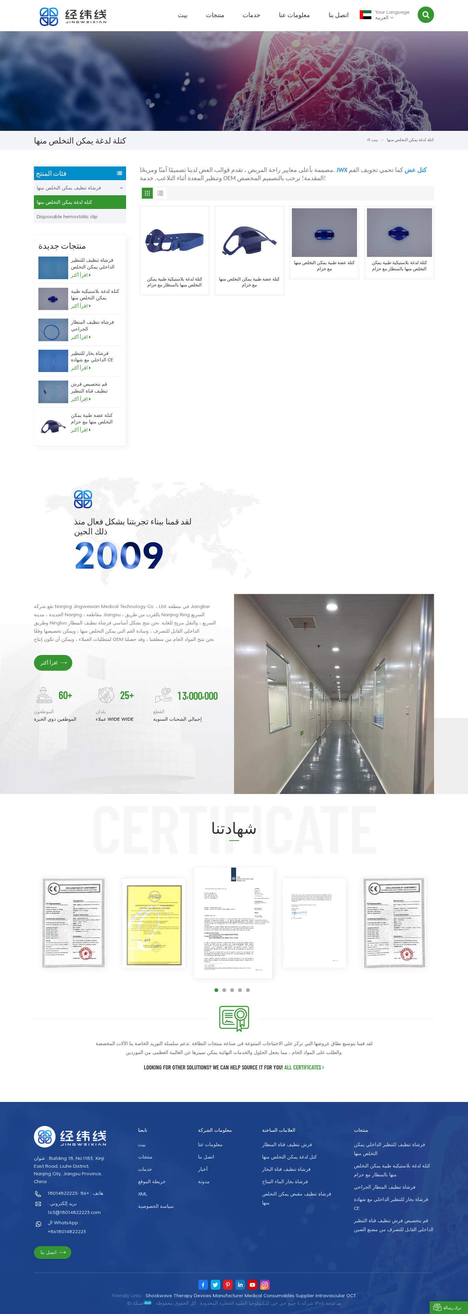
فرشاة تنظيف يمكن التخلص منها (69, 187)
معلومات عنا (294, 14)
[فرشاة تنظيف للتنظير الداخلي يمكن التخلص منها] (53, 268)
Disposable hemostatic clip (67, 216)
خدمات (251, 14)
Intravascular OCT (336, 1295)
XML (142, 1193)
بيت (182, 14)
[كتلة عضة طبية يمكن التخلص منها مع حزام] (53, 427)
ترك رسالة (452, 1307)
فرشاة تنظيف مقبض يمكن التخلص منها (296, 1198)
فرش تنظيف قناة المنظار (287, 1144)
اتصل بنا (339, 14)
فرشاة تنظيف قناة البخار (286, 1169)
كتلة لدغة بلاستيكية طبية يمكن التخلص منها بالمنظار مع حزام (95, 294)
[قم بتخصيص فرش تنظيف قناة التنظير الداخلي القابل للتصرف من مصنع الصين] (53, 392)
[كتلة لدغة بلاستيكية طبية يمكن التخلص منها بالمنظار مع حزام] (53, 299)
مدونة (204, 1181)
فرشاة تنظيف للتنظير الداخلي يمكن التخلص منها (92, 263)
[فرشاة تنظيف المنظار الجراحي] (53, 330)
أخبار (203, 1169)
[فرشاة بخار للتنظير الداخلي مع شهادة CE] (53, 361)
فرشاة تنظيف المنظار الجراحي (92, 325)
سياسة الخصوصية (156, 1206)
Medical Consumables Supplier (279, 1295)
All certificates (302, 1067)
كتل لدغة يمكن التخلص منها (289, 1156)
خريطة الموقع (152, 1181)
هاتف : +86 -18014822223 (75, 1193)
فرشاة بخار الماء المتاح (285, 1181)
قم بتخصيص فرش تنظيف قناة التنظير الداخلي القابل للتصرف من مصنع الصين (94, 387)
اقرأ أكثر (79, 275)
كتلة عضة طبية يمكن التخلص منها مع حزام (92, 418)
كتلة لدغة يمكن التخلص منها (64, 202)
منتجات (215, 14)
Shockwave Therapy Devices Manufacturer (194, 1295)
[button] (216, 990)
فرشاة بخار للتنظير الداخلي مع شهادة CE (92, 356)
